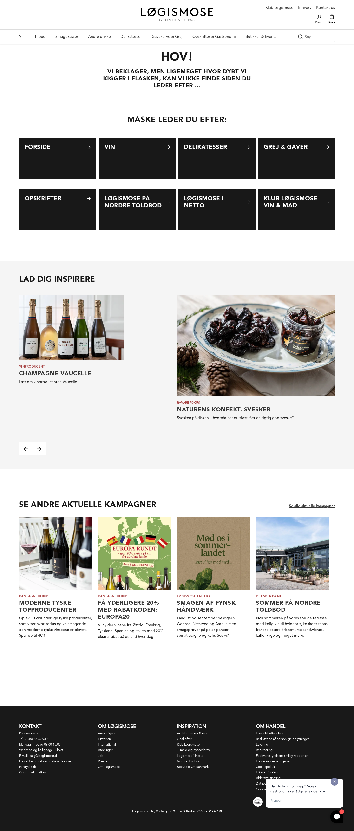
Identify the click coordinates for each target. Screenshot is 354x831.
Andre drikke (99, 36)
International (107, 744)
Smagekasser (66, 36)
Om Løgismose (109, 767)
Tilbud (40, 36)
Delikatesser (131, 36)
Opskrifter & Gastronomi (214, 36)
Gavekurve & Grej (167, 36)
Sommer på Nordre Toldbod (288, 606)
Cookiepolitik (265, 767)
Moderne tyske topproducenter (48, 606)
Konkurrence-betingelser (273, 761)
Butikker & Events (261, 36)
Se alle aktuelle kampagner (312, 506)
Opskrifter (184, 739)
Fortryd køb (27, 767)
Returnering (264, 750)
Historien (104, 739)
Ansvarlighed (107, 733)
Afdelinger (105, 750)
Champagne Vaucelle (55, 373)
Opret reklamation (32, 772)
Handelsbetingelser (269, 733)
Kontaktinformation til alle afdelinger (45, 761)
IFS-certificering (267, 772)
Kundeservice (28, 733)
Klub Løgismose (279, 7)
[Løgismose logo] (177, 15)
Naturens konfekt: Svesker (224, 409)
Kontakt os (325, 7)
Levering (262, 744)
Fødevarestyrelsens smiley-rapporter (282, 756)
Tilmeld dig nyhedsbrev (193, 750)
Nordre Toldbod (188, 761)
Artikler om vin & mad (192, 733)
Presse (102, 761)
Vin (22, 36)
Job (100, 756)
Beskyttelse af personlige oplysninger (282, 739)
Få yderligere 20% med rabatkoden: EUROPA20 (128, 609)
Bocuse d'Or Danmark (193, 767)
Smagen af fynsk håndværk (206, 606)
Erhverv (304, 7)
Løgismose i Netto (190, 756)
